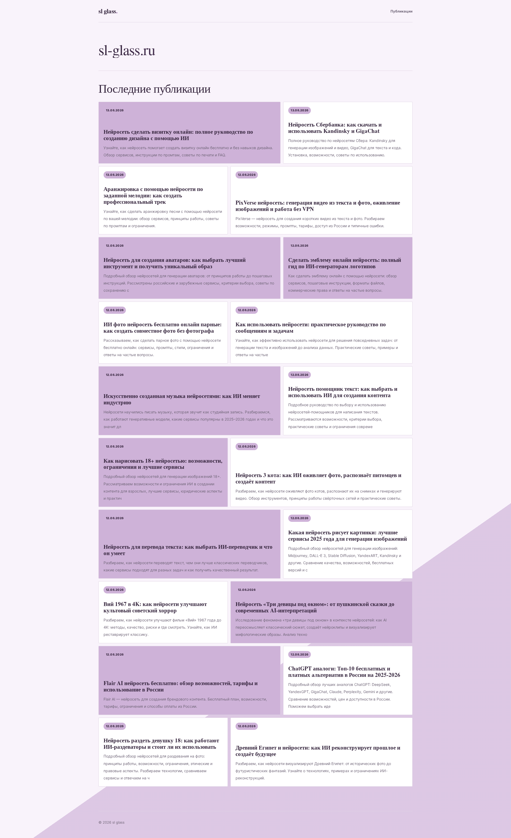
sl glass (107, 10)
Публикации (401, 11)
